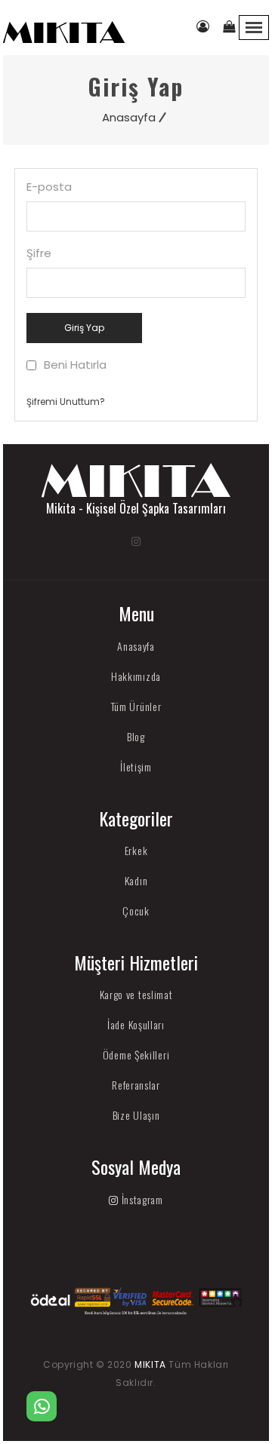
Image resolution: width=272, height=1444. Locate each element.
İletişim (136, 766)
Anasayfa (129, 117)
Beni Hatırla (75, 365)
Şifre (38, 253)
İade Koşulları (136, 1024)
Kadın (136, 880)
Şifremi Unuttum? (65, 401)
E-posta (49, 187)
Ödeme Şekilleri (136, 1054)
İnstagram (141, 1199)
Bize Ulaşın (136, 1115)
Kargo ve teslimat (136, 994)
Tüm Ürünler (136, 706)
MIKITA (150, 1364)
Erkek (136, 850)
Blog (136, 736)
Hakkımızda (136, 676)
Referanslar (136, 1085)
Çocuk (136, 910)
